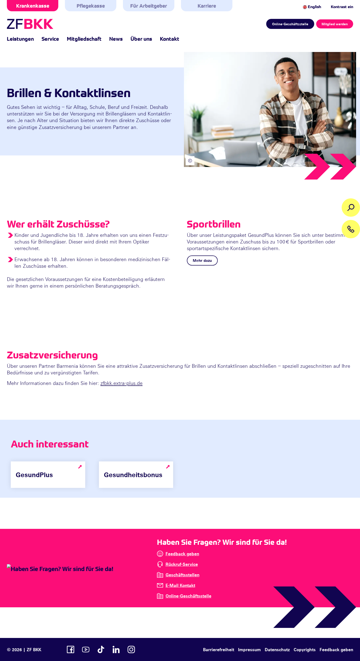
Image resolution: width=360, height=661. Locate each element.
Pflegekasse (91, 5)
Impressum (249, 649)
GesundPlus (34, 474)
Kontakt (169, 38)
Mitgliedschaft (84, 38)
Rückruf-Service (182, 564)
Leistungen (20, 38)
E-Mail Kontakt (180, 585)
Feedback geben (182, 553)
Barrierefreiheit (218, 649)
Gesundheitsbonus (133, 474)
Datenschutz (277, 649)
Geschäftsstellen (182, 574)
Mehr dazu (202, 260)
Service (50, 38)
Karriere (207, 5)
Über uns (141, 38)
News (116, 38)
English (314, 6)
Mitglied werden (335, 24)
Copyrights (305, 649)
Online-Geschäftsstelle (290, 24)
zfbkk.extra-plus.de (121, 383)
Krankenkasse (32, 5)
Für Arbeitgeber (148, 5)
